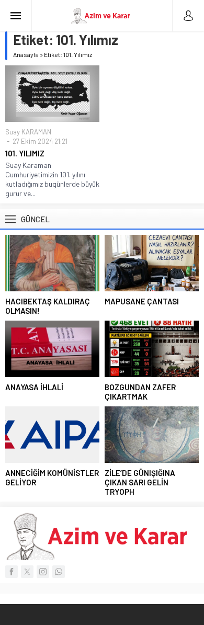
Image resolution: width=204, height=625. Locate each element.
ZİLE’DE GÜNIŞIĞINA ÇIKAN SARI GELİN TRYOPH (140, 482)
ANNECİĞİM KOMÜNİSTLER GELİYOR (52, 477)
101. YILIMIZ (24, 153)
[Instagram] (43, 571)
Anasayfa (26, 54)
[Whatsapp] (58, 571)
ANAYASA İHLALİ (34, 387)
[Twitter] (27, 571)
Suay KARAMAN (28, 132)
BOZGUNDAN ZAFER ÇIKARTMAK (140, 391)
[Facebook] (11, 571)
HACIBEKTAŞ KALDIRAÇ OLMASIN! (47, 306)
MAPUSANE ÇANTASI (142, 301)
